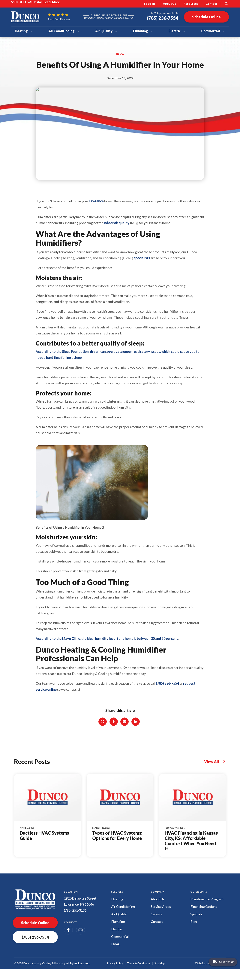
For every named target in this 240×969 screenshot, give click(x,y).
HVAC (115, 944)
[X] (102, 722)
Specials (149, 3)
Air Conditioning (61, 31)
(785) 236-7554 (167, 683)
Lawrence (96, 201)
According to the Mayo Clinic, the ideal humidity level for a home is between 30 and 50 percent (107, 638)
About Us (169, 3)
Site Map (159, 963)
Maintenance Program (206, 899)
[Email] (124, 722)
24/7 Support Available (164, 13)
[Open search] (226, 3)
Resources (191, 3)
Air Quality (103, 31)
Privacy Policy (115, 963)
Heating (21, 31)
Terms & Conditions (138, 963)
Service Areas (161, 906)
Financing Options (203, 906)
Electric (175, 31)
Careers (157, 914)
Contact (211, 3)
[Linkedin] (135, 722)
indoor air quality (117, 223)
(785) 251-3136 (75, 910)
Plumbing (140, 31)
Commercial (210, 31)
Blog (193, 921)
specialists (142, 258)
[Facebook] (114, 722)
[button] (35, 937)
